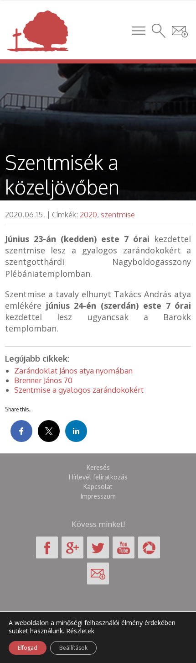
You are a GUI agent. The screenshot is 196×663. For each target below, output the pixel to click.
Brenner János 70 (43, 380)
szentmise (118, 214)
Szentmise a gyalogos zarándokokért (79, 390)
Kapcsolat (98, 486)
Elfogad (27, 648)
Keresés (98, 467)
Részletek (80, 631)
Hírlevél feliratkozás (98, 477)
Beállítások (73, 648)
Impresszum (98, 496)
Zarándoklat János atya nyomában (73, 370)
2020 (88, 214)
